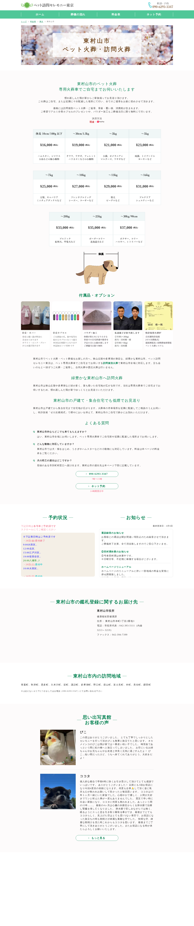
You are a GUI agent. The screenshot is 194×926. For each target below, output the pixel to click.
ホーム (40, 14)
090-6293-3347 (98, 473)
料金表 (116, 14)
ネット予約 (154, 14)
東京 (41, 22)
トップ (24, 22)
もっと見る (98, 838)
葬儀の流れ (78, 14)
